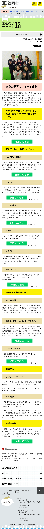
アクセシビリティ (8, 492)
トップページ (14, 11)
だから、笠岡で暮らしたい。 (30, 11)
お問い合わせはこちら (26, 507)
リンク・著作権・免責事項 (10, 490)
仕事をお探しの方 (10, 484)
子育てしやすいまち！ (11, 478)
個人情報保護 (26, 490)
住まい (5, 473)
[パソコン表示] (40, 4)
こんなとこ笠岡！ (10, 468)
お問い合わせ (6, 494)
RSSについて (21, 492)
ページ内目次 (22, 34)
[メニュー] (34, 4)
